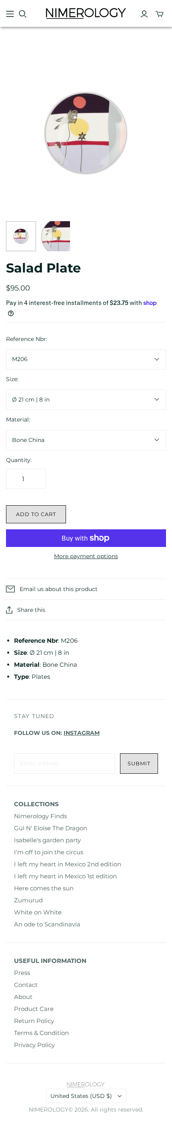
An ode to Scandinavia (47, 924)
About (23, 997)
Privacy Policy (34, 1045)
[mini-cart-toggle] (159, 14)
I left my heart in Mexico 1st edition (65, 876)
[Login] (144, 14)
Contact (26, 985)
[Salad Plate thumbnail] (21, 236)
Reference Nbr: (26, 339)
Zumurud (28, 900)
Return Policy (34, 1021)
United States (81, 1096)
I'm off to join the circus (48, 852)
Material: (18, 419)
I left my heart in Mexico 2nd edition (67, 864)
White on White (38, 912)
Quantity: (19, 460)
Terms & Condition (41, 1033)
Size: (12, 379)
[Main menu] (10, 14)
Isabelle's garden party (47, 840)
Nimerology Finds (40, 816)
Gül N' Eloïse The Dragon (50, 828)
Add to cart (36, 514)
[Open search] (23, 14)
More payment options (86, 556)
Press (22, 973)
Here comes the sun (44, 888)
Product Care (34, 1009)
